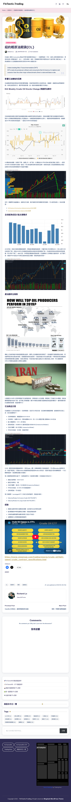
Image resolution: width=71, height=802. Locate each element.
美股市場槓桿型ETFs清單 (13, 688)
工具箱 (45, 716)
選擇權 (21, 722)
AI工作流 (8, 716)
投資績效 (27, 719)
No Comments (34, 51)
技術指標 (8, 719)
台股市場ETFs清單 (11, 695)
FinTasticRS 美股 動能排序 (13, 681)
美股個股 (55, 719)
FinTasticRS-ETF (21, 745)
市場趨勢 (54, 716)
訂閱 (63, 731)
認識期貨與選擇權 (11, 42)
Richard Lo (22, 593)
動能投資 (37, 716)
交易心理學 (17, 716)
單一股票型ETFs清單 (12, 692)
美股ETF (45, 719)
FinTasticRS (8, 745)
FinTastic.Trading (13, 3)
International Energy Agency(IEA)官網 (19, 211)
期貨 (19, 584)
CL (6, 584)
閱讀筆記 (30, 722)
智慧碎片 (12, 584)
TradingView (8, 749)
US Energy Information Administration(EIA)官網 (22, 208)
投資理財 (18, 719)
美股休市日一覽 (10, 704)
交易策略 (27, 716)
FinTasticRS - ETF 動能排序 (14, 684)
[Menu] (68, 4)
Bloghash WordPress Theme (53, 799)
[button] (21, 597)
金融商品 (25, 584)
